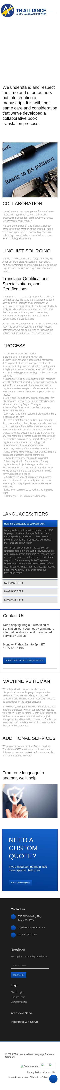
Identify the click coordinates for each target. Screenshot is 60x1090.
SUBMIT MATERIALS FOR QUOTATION (25, 660)
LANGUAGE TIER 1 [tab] (13, 582)
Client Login (17, 992)
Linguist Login (18, 997)
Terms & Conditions (17, 1077)
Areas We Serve (22, 1013)
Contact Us (49, 1072)
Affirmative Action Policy (42, 1077)
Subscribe (18, 974)
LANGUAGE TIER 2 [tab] (13, 591)
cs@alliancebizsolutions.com (31, 927)
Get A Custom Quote (20, 882)
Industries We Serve (24, 1022)
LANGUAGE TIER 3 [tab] (13, 599)
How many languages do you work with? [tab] (24, 523)
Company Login (19, 1001)
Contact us (29, 752)
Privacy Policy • (34, 1072)
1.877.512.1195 (13, 648)
